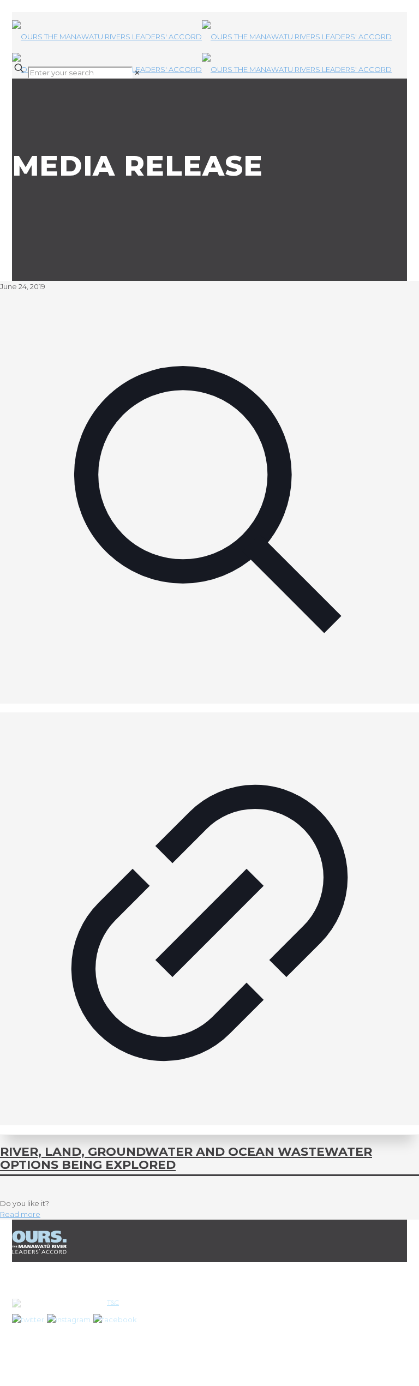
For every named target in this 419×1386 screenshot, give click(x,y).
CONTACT (167, 1325)
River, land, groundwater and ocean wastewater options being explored (186, 1158)
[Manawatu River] (209, 36)
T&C (113, 1302)
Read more (20, 1214)
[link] (137, 72)
